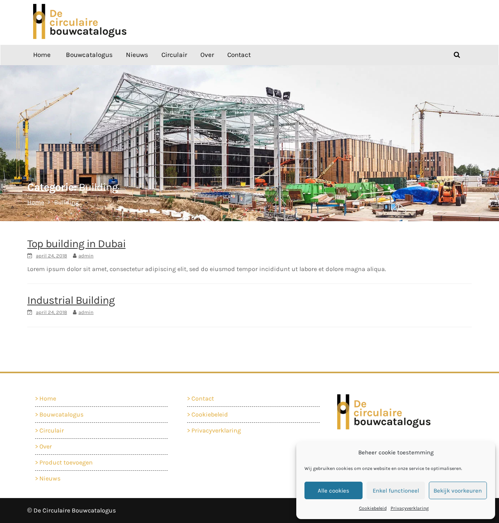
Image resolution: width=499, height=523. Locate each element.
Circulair (174, 55)
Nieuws (137, 55)
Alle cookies (333, 490)
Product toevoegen (66, 462)
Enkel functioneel (396, 490)
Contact (239, 55)
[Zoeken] (457, 54)
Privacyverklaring (410, 508)
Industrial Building (71, 300)
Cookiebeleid (373, 508)
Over (207, 55)
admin (86, 256)
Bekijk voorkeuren (458, 490)
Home (42, 55)
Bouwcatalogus (89, 55)
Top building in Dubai (76, 243)
